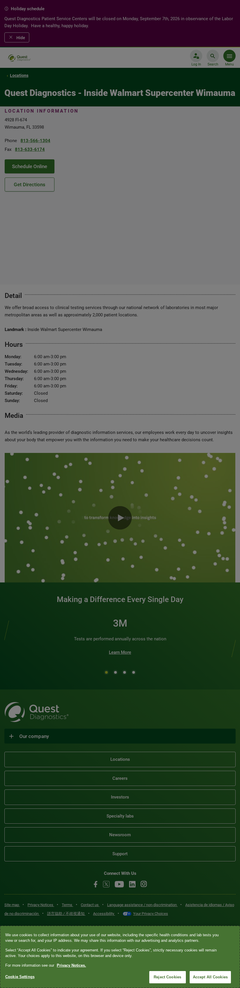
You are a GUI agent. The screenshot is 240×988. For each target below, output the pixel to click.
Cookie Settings (20, 977)
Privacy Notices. (71, 965)
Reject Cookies (167, 977)
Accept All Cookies (210, 977)
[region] (120, 957)
